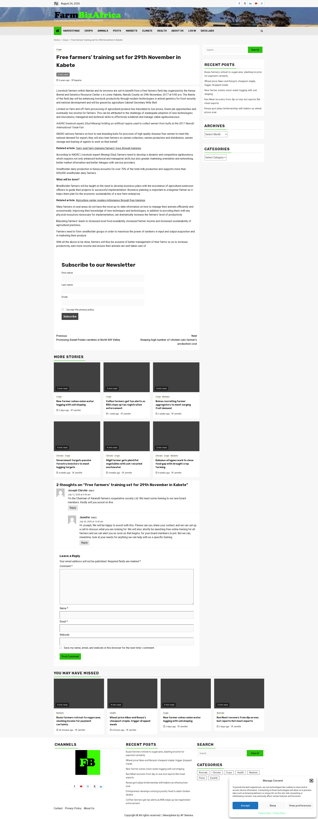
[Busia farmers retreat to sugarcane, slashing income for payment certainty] (79, 693)
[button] (311, 780)
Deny (273, 805)
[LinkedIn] (101, 786)
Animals (103, 30)
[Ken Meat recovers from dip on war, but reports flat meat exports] (239, 693)
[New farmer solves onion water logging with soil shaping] (186, 693)
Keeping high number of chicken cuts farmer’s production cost (168, 339)
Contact (58, 808)
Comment (66, 566)
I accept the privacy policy (79, 309)
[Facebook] (74, 786)
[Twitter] (94, 786)
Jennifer (77, 410)
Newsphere (169, 815)
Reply (73, 507)
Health (162, 30)
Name (64, 608)
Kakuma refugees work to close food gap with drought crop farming (174, 464)
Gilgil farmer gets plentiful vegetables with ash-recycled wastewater (124, 464)
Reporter (78, 80)
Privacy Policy (265, 813)
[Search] (262, 31)
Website (64, 634)
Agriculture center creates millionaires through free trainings (110, 200)
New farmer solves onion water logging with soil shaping (155, 769)
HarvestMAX (71, 30)
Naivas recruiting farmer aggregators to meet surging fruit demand (173, 405)
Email (64, 297)
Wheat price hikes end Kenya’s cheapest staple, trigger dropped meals (130, 721)
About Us (177, 30)
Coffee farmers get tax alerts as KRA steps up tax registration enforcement (125, 405)
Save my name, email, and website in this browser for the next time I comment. (109, 647)
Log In (192, 30)
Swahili (213, 778)
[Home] (57, 31)
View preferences (300, 805)
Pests (117, 30)
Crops (88, 30)
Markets (131, 30)
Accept (245, 805)
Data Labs (207, 30)
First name (67, 272)
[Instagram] (87, 786)
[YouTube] (81, 786)
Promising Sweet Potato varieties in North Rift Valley (88, 337)
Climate (147, 30)
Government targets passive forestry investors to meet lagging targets (73, 464)
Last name (67, 285)
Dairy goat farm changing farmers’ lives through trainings (108, 148)
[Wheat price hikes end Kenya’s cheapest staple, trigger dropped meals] (132, 693)
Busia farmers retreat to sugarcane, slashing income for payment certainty (78, 721)
